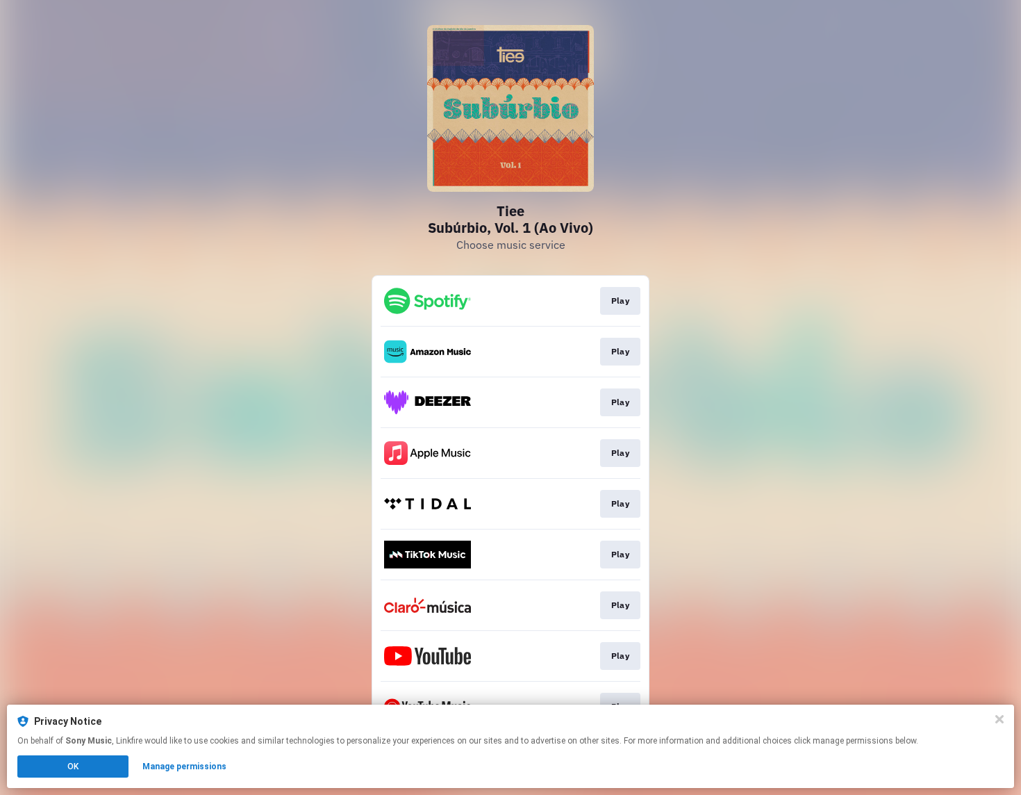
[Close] (999, 719)
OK (72, 766)
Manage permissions (184, 766)
